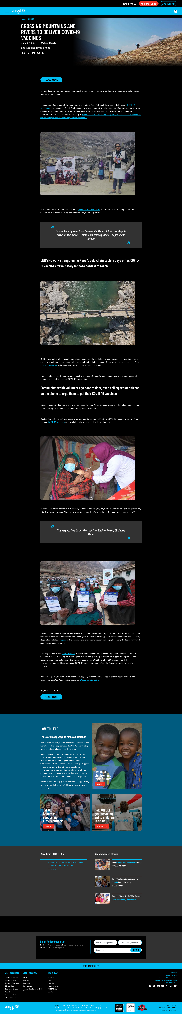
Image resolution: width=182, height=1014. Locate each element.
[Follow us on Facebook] (150, 986)
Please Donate (51, 79)
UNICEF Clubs (52, 989)
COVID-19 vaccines (48, 365)
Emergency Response (12, 989)
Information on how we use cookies (165, 980)
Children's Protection (12, 983)
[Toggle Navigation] (7, 11)
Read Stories (129, 3)
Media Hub (173, 973)
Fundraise (51, 983)
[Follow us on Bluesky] (175, 986)
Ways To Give (52, 992)
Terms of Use (165, 1010)
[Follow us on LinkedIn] (158, 986)
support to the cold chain (89, 209)
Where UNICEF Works (12, 998)
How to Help (53, 973)
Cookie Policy (171, 1005)
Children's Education (11, 977)
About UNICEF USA (30, 973)
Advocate (51, 977)
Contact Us (58, 1006)
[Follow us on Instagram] (167, 986)
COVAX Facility (68, 653)
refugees (62, 639)
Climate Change (10, 986)
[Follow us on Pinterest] (171, 986)
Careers (25, 977)
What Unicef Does (12, 973)
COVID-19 (52, 869)
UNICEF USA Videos (170, 983)
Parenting (8, 992)
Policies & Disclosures (167, 1008)
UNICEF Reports (171, 975)
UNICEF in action (34, 19)
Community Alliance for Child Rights (32, 990)
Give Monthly (168, 3)
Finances (26, 980)
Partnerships (27, 986)
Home (23, 19)
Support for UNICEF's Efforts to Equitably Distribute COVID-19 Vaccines (65, 864)
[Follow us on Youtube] (162, 986)
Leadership (26, 983)
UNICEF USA (18, 11)
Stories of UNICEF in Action (168, 978)
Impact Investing (53, 986)
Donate (50, 980)
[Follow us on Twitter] (154, 986)
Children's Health (10, 980)
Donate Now (150, 3)
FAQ (174, 1010)
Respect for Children (11, 995)
